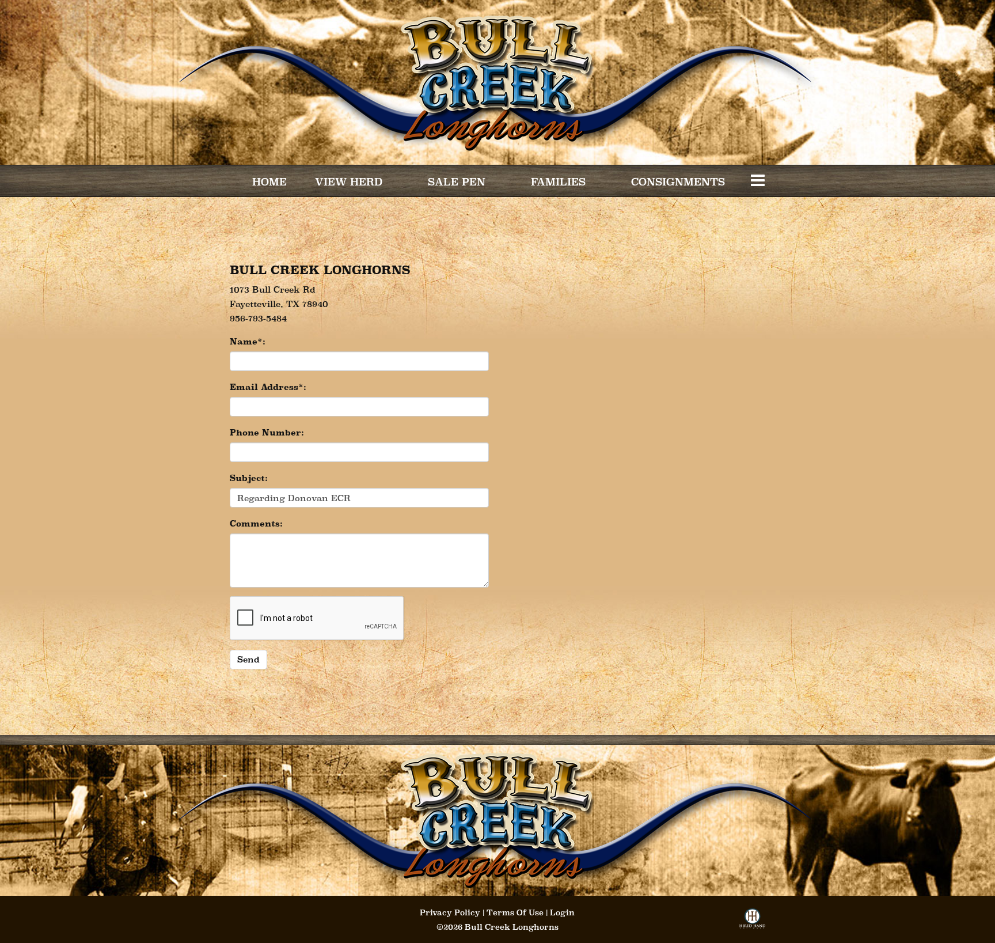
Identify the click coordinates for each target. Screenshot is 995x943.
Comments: (256, 523)
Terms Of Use (515, 912)
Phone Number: (267, 432)
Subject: (249, 478)
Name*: (247, 341)
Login (562, 912)
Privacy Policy (450, 912)
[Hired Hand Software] (752, 922)
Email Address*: (268, 387)
